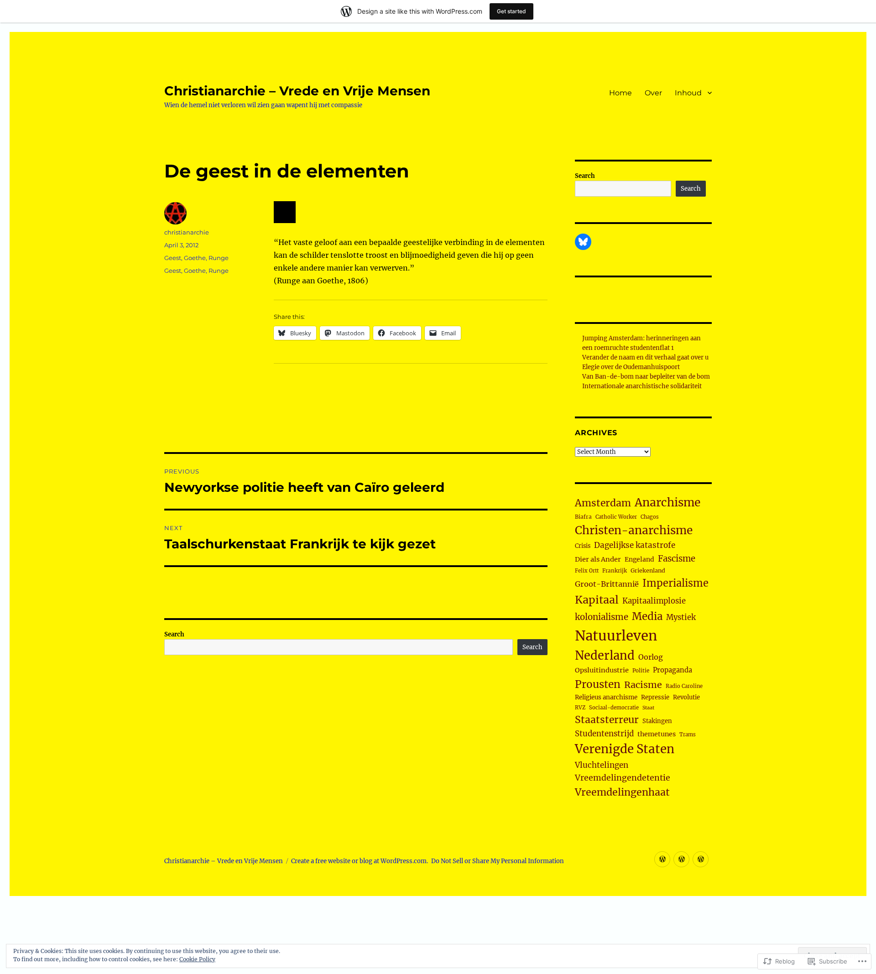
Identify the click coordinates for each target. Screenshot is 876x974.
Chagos (650, 517)
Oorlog (650, 656)
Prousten (597, 684)
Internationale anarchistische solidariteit (642, 386)
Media (647, 616)
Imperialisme (675, 583)
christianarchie (186, 232)
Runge (219, 257)
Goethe (195, 257)
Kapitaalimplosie (654, 601)
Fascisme (676, 558)
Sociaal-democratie (614, 707)
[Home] (662, 859)
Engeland (639, 559)
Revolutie (686, 697)
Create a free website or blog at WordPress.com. (359, 861)
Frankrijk (614, 571)
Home (620, 93)
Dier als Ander (598, 559)
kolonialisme (601, 617)
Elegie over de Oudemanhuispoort (631, 367)
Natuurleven (616, 635)
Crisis (582, 545)
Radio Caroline (684, 686)
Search (174, 634)
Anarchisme (667, 502)
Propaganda (672, 670)
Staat (648, 708)
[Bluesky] (583, 242)
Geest (172, 257)
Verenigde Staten (624, 749)
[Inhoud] (701, 859)
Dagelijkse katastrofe (634, 545)
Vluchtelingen (601, 765)
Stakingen (657, 721)
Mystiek (681, 617)
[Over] (681, 859)
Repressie (655, 697)
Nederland (605, 655)
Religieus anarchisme (606, 697)
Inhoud (688, 93)
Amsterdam (603, 503)
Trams (687, 734)
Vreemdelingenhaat (622, 792)
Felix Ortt (587, 571)
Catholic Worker (616, 517)
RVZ (580, 707)
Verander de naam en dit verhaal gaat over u (645, 357)
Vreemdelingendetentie (622, 778)
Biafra (583, 516)
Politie (640, 670)
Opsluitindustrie (602, 670)
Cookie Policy (197, 959)
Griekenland (648, 570)
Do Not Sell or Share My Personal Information (497, 861)
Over (653, 93)
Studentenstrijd (604, 734)
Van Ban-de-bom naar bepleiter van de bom (646, 376)
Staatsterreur (607, 720)
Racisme (643, 684)
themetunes (656, 734)
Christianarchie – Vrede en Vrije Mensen (297, 91)
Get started (511, 11)
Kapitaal (597, 599)
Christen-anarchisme (634, 530)
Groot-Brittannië (607, 584)
